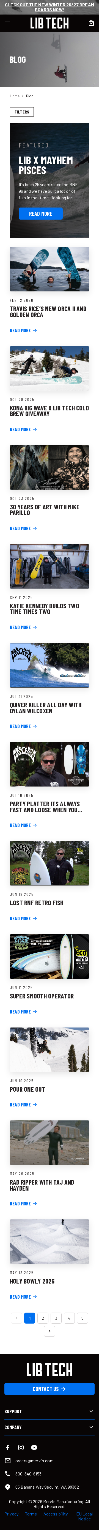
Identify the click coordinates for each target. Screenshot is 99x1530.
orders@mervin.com (34, 1460)
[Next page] (49, 1331)
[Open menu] (11, 23)
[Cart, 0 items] (91, 23)
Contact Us (46, 1389)
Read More (41, 213)
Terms (31, 1513)
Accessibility (55, 1513)
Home (15, 95)
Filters (22, 111)
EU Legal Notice (84, 1516)
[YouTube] (34, 1447)
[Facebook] (7, 1447)
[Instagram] (21, 1447)
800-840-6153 (28, 1473)
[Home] (49, 23)
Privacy (11, 1513)
